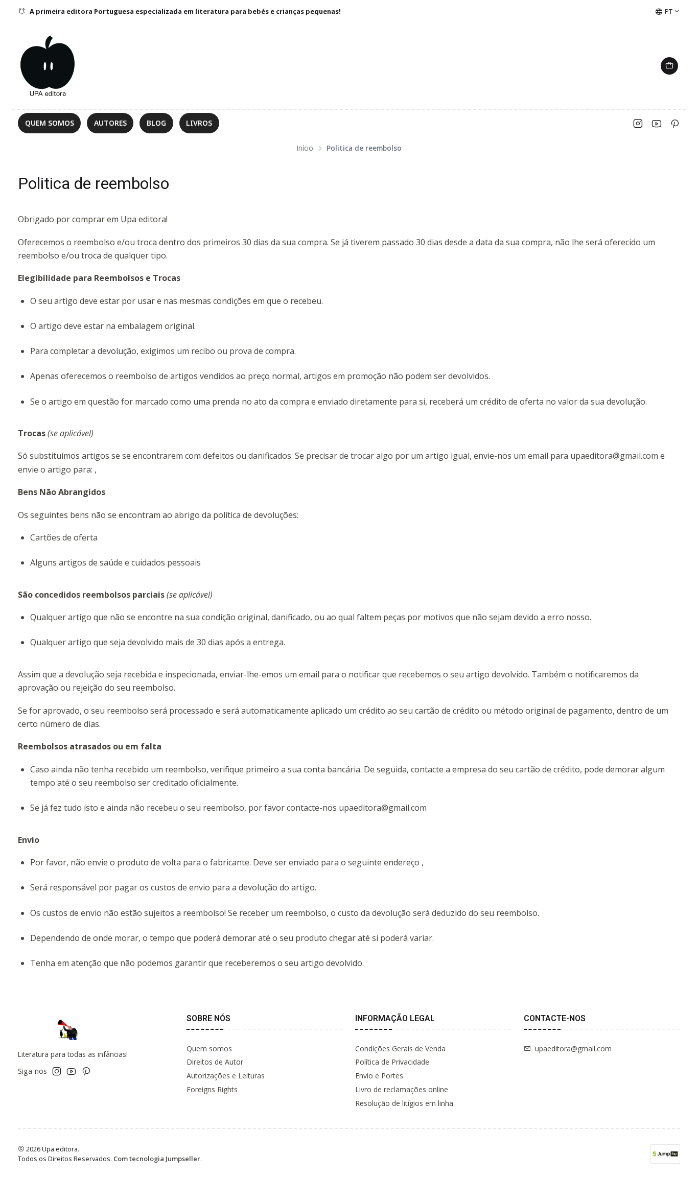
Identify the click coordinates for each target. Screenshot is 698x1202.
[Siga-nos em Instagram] (638, 123)
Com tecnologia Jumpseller (156, 1158)
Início (305, 148)
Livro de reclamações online (401, 1089)
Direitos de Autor (215, 1062)
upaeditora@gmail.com (573, 1048)
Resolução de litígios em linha (404, 1103)
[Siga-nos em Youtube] (656, 123)
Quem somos (209, 1048)
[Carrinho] (669, 66)
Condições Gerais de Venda (400, 1048)
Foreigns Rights (212, 1089)
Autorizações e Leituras (226, 1075)
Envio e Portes (379, 1075)
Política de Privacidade (392, 1062)
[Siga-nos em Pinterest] (674, 123)
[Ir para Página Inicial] (48, 66)
